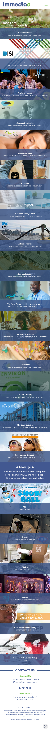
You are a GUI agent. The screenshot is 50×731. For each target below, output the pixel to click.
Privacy (29, 720)
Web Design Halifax (10, 711)
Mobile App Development (30, 713)
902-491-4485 (19, 679)
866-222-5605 (33, 679)
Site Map (36, 720)
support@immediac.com (26, 682)
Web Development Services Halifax (24, 713)
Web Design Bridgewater (26, 711)
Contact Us (15, 720)
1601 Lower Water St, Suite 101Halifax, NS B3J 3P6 (25, 698)
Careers (23, 720)
